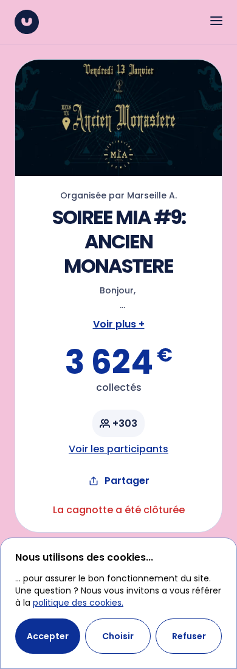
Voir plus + (119, 324)
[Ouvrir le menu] (216, 20)
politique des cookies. (78, 603)
